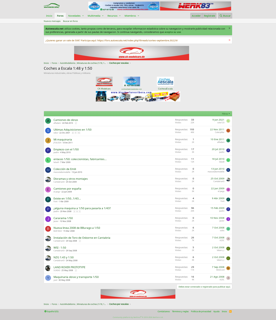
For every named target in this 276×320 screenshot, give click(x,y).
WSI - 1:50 (60, 247)
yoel (55, 280)
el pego (57, 191)
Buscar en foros (70, 21)
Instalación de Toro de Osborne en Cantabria (82, 237)
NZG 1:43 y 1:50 (64, 257)
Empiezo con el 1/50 (66, 149)
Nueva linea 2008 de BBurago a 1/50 (77, 228)
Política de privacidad (201, 311)
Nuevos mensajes (52, 21)
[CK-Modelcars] (138, 297)
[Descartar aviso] (229, 28)
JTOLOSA (57, 142)
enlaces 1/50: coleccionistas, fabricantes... (80, 159)
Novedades (74, 15)
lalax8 (56, 162)
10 (79, 133)
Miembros (130, 15)
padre (56, 152)
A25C (222, 240)
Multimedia (94, 15)
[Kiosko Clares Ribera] (138, 100)
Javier (56, 221)
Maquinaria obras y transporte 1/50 (76, 277)
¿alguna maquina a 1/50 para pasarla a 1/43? (82, 208)
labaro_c (220, 250)
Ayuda (216, 311)
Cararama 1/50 (63, 218)
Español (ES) (52, 311)
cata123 (220, 122)
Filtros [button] (225, 113)
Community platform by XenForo (138, 317)
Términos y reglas (180, 311)
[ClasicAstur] (123, 9)
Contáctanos (164, 311)
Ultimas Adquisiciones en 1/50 (73, 129)
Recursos (112, 15)
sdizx (56, 132)
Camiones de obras (66, 120)
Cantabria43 (59, 181)
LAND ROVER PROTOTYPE (69, 267)
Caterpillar (219, 132)
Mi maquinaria (63, 139)
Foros (60, 15)
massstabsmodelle (62, 172)
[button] (83, 16)
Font (55, 201)
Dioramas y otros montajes (71, 178)
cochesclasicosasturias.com (131, 89)
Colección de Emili (65, 169)
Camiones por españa (67, 188)
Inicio (49, 15)
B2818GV (58, 231)
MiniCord (220, 270)
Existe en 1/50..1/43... (67, 198)
